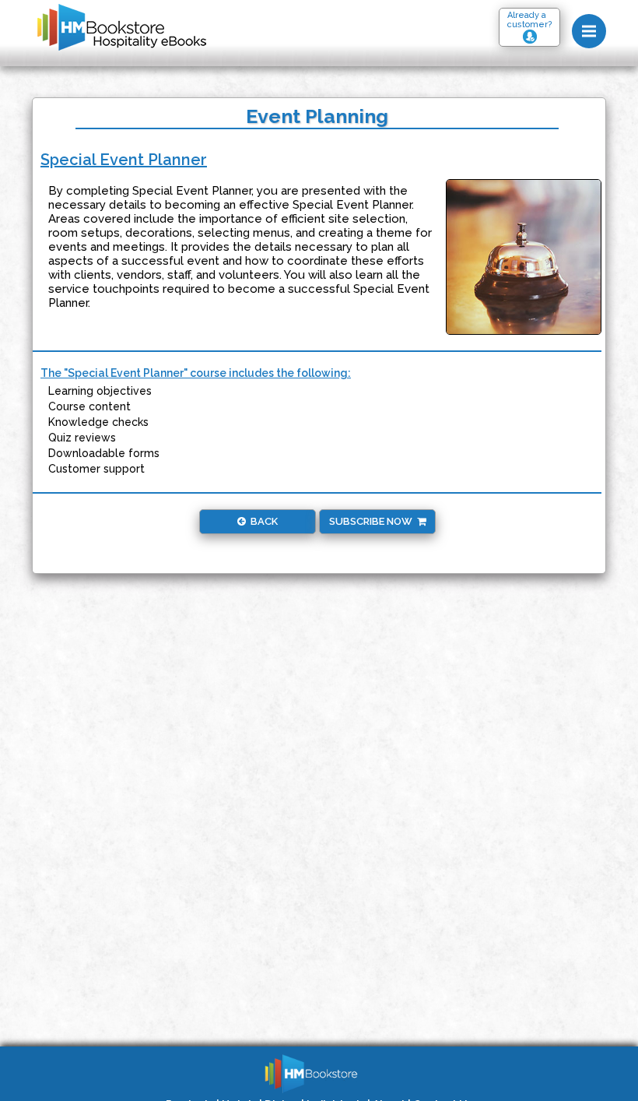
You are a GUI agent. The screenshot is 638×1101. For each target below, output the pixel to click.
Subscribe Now (373, 521)
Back (262, 521)
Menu (589, 31)
